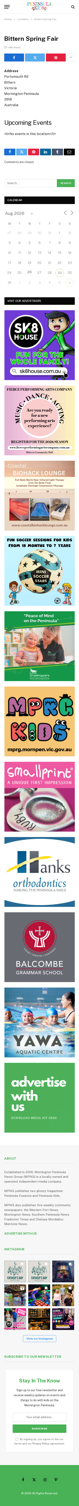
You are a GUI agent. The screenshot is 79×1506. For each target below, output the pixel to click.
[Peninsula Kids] (39, 7)
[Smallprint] (39, 797)
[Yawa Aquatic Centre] (39, 1022)
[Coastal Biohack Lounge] (39, 496)
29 (60, 273)
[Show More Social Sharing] (71, 57)
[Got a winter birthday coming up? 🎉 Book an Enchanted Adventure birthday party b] (63, 1295)
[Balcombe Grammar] (39, 947)
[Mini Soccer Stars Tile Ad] (39, 571)
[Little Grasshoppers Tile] (39, 646)
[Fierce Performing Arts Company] (39, 420)
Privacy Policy (41, 1443)
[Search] (72, 6)
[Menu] (7, 6)
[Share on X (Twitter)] (35, 57)
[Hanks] (39, 872)
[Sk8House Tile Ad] (39, 345)
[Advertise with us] (39, 1098)
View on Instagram (39, 1338)
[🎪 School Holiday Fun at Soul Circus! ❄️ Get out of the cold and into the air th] (63, 1319)
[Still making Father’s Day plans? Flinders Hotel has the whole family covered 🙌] (15, 1271)
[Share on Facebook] (14, 57)
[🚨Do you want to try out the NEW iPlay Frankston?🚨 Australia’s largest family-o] (39, 1295)
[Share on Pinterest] (56, 57)
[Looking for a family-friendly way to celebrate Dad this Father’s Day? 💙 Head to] (39, 1271)
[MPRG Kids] (39, 721)
